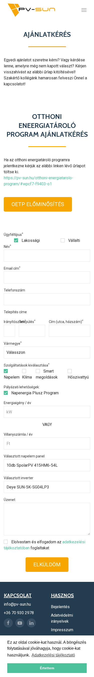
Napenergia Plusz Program (34, 393)
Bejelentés (60, 606)
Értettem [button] (47, 668)
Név (7, 247)
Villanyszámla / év (18, 434)
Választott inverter (18, 478)
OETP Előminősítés (38, 204)
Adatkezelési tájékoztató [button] (53, 655)
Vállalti (73, 240)
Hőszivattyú (78, 377)
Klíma (27, 377)
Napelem (12, 377)
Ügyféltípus (13, 235)
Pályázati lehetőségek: (22, 387)
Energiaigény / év (17, 403)
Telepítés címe (15, 312)
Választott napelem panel (24, 456)
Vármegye (13, 344)
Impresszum (62, 629)
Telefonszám (14, 290)
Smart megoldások (47, 374)
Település (27, 322)
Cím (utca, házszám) (66, 322)
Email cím (12, 268)
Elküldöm (47, 565)
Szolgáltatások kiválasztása (26, 365)
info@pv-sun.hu (17, 604)
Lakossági (30, 240)
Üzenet (9, 500)
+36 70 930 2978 (19, 612)
